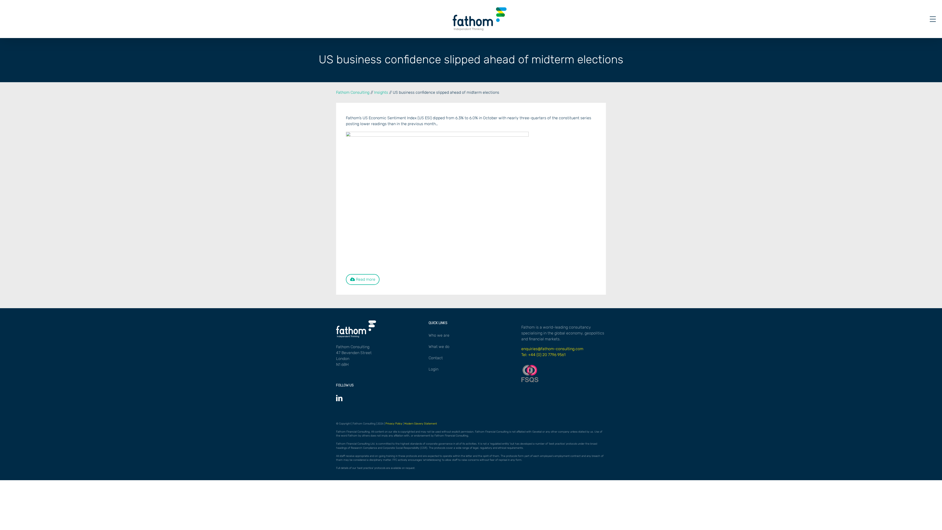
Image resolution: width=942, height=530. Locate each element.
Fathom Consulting (352, 92)
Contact (436, 358)
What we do (439, 346)
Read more (365, 279)
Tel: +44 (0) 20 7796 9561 (543, 354)
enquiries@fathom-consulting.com (552, 348)
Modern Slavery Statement (420, 423)
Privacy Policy (393, 423)
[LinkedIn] (339, 398)
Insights (381, 92)
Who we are (439, 335)
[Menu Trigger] (933, 19)
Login (433, 369)
